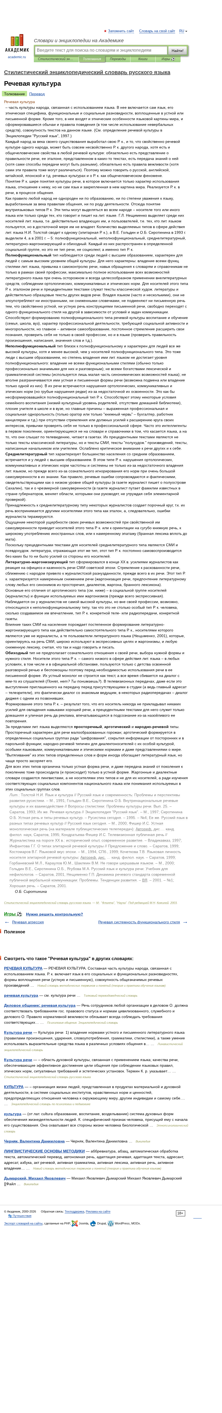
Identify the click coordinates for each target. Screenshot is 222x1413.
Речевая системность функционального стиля (139, 922)
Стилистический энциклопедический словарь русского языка (56, 59)
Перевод (37, 94)
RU (181, 31)
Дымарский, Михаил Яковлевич (35, 1178)
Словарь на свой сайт (157, 31)
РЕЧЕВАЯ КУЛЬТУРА (23, 968)
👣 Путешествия (19, 1215)
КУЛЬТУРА (14, 1087)
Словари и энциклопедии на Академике (79, 40)
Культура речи (18, 1032)
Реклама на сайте (98, 1211)
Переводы (118, 59)
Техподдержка (74, 1211)
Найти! (178, 50)
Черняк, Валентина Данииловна (34, 1141)
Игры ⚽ (168, 59)
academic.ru (17, 57)
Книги (143, 59)
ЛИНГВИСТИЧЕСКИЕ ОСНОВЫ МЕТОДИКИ (44, 1151)
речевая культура (21, 995)
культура (12, 1114)
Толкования (92, 59)
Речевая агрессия (28, 922)
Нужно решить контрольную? (54, 914)
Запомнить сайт (121, 31)
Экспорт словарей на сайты (23, 1223)
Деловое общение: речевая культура (40, 1005)
